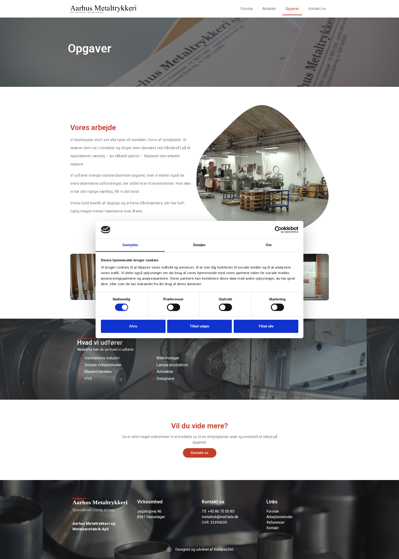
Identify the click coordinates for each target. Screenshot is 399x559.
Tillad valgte (199, 326)
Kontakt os (317, 8)
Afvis (133, 326)
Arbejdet (269, 8)
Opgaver (292, 8)
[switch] (173, 307)
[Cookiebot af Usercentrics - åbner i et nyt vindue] (278, 229)
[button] (199, 453)
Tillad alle (266, 326)
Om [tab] (269, 245)
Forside (246, 8)
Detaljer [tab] (199, 245)
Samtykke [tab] (130, 245)
